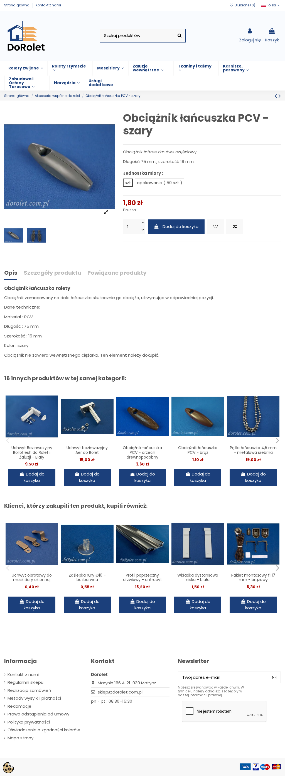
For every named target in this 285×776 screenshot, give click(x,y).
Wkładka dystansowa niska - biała (197, 577)
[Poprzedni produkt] (277, 95)
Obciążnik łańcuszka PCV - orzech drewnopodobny (142, 452)
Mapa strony (20, 738)
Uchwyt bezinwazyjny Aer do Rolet (87, 450)
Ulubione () (245, 5)
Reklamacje (19, 706)
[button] (25, 68)
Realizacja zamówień (29, 690)
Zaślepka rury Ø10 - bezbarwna (87, 577)
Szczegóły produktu (52, 273)
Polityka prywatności (29, 722)
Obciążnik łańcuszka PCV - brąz (197, 450)
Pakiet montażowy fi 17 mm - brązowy (253, 577)
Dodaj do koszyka (180, 226)
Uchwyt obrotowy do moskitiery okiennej (32, 577)
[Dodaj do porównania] (234, 226)
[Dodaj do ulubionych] (215, 226)
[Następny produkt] (280, 95)
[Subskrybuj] (274, 677)
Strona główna (17, 5)
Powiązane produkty (117, 273)
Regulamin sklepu (25, 682)
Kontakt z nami (48, 5)
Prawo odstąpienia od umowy (38, 714)
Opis (10, 273)
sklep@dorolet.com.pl (120, 692)
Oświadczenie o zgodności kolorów (44, 730)
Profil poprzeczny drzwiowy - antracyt (142, 577)
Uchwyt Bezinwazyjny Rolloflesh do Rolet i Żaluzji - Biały (31, 452)
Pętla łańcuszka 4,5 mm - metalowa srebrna (253, 450)
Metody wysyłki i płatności (34, 698)
